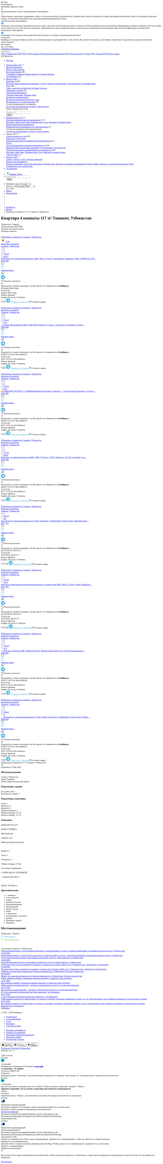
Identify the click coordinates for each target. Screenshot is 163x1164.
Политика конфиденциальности (20, 1035)
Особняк (35, 88)
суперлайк (38, 1066)
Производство (37, 122)
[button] (7, 56)
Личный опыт (49, 164)
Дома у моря (11, 88)
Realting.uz (10, 207)
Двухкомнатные (74, 84)
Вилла (20, 88)
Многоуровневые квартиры (27, 84)
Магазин (53, 122)
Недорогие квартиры (15, 100)
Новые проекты (32, 74)
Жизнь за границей (108, 164)
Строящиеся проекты (15, 74)
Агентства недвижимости (17, 106)
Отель (22, 122)
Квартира (10, 139)
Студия (42, 84)
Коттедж (27, 88)
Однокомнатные (60, 84)
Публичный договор (15, 1039)
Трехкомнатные (89, 84)
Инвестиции (122, 164)
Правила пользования (15, 1032)
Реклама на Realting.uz (15, 1030)
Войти (9, 191)
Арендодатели (42, 106)
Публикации (11, 1017)
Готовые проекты (47, 74)
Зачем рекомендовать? (10, 1130)
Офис (27, 122)
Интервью (37, 164)
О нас (8, 1021)
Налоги (90, 164)
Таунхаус (43, 88)
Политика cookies (13, 1037)
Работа (97, 164)
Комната (50, 148)
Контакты (10, 1024)
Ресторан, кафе (12, 122)
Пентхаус (10, 84)
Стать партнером (13, 1019)
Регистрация (11, 193)
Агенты (32, 106)
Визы (131, 164)
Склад (46, 122)
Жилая (9, 209)
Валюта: (9, 186)
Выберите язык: (13, 184)
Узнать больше (7, 42)
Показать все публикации (12, 1006)
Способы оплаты (13, 1026)
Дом (23, 139)
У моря (49, 84)
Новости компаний (14, 164)
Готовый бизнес (64, 122)
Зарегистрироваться (9, 1112)
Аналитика (28, 164)
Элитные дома (29, 95)
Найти (9, 115)
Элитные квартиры (14, 95)
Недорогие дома (32, 100)
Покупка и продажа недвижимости (71, 164)
